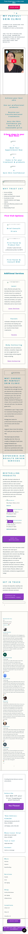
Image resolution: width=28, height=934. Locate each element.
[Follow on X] (11, 785)
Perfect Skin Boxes (9, 892)
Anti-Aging (7, 882)
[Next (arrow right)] (27, 930)
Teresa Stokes (6, 747)
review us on (5, 625)
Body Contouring (14, 361)
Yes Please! (14, 805)
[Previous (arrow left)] (0, 933)
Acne (5, 879)
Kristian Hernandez (7, 632)
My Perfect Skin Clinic (7, 618)
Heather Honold (6, 726)
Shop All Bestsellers (14, 539)
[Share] (27, 927)
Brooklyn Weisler (6, 678)
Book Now (14, 7)
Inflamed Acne (7, 898)
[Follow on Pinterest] (20, 785)
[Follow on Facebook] (5, 785)
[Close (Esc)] (25, 927)
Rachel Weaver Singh (7, 657)
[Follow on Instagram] (8, 785)
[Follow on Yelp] (14, 785)
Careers (6, 864)
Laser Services (13, 308)
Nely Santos (5, 701)
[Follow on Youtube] (17, 785)
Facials (14, 335)
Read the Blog (7, 867)
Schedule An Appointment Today (13, 596)
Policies (6, 861)
